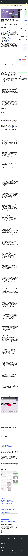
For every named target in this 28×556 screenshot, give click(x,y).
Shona (3, 550)
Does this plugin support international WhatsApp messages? (5, 512)
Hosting (2, 539)
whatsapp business (25, 45)
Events (22, 538)
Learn (15, 537)
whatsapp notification (25, 48)
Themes (9, 538)
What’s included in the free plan (5, 514)
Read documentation (10, 127)
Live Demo (6, 39)
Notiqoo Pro (7, 37)
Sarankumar (7, 21)
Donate (22, 539)
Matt (2, 544)
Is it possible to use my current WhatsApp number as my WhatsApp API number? (6, 503)
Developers (15, 539)
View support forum (22, 74)
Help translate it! (20, 5)
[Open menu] (27, 1)
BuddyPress (3, 547)
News (1, 538)
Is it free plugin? (3, 495)
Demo (6, 432)
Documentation (10, 38)
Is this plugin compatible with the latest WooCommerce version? (5, 498)
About (1, 537)
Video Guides (9, 40)
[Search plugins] (8, 8)
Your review (20, 65)
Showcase (9, 537)
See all (26, 65)
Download (25, 20)
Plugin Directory (3, 3)
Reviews (6, 24)
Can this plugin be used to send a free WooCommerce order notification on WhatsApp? (7, 501)
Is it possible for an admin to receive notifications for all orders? (5, 506)
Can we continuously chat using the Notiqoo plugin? (8, 521)
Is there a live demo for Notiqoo (5, 519)
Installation (10, 24)
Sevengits (12, 530)
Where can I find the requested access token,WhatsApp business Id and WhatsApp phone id (8, 509)
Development (15, 24)
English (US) (25, 42)
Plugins (8, 539)
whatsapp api (25, 44)
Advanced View (21, 52)
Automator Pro (7, 445)
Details (2, 24)
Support (26, 24)
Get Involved (23, 537)
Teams (6, 430)
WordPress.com (3, 543)
